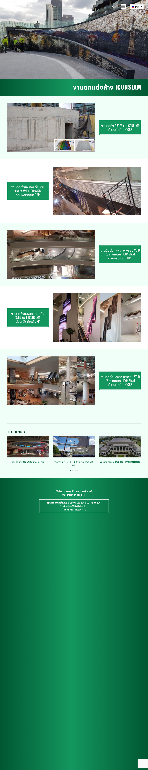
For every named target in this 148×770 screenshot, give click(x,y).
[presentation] (6, 127)
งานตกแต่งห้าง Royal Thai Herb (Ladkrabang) (74, 462)
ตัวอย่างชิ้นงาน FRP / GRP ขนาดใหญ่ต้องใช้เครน (28, 463)
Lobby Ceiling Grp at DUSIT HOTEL (120, 462)
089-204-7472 (83, 502)
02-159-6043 (95, 502)
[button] (70, 470)
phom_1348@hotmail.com (77, 506)
